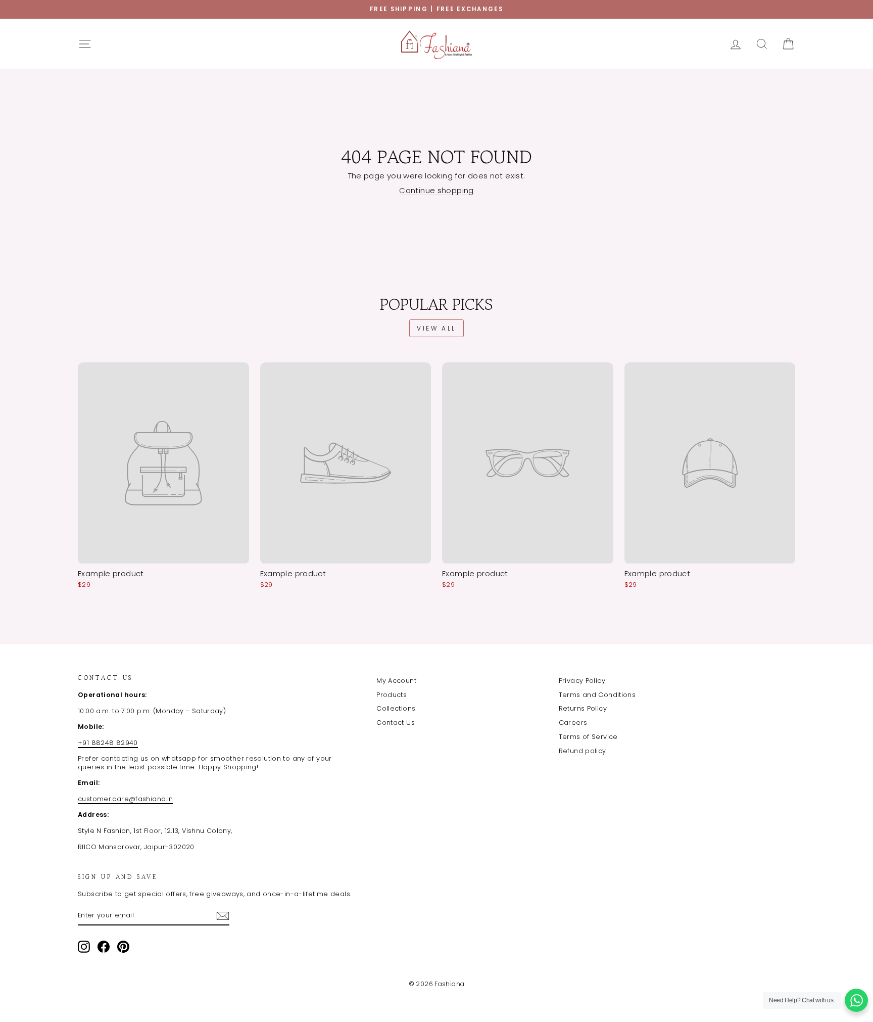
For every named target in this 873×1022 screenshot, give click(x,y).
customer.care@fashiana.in (125, 799)
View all (436, 328)
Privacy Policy (582, 680)
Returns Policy (583, 708)
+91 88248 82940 (108, 742)
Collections (395, 708)
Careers (573, 722)
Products (391, 694)
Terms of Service (588, 736)
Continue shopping (436, 190)
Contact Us (395, 722)
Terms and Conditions (597, 694)
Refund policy (582, 751)
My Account (396, 680)
